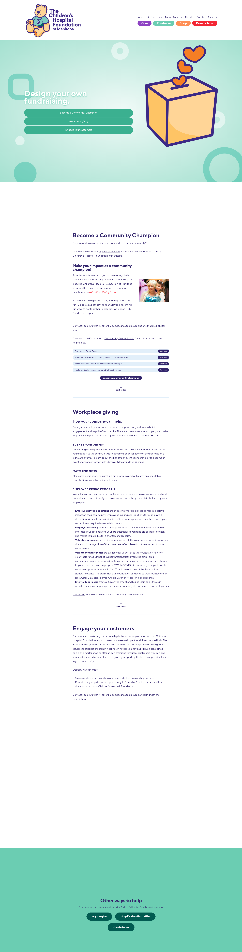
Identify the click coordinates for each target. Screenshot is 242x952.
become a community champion (121, 378)
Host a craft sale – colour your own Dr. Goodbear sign (98, 370)
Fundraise (164, 23)
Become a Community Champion (78, 112)
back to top (121, 390)
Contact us (79, 594)
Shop (183, 23)
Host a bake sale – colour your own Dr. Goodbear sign (98, 364)
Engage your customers (78, 130)
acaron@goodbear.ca (132, 462)
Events (200, 17)
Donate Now (205, 23)
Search (211, 17)
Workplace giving (79, 121)
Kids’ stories (153, 17)
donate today (121, 927)
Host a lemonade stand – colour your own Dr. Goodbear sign (101, 357)
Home (139, 17)
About (188, 17)
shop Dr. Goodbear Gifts (135, 916)
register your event (109, 251)
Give (144, 23)
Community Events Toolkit (119, 338)
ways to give (99, 916)
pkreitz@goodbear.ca (114, 326)
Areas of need (172, 17)
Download (163, 351)
